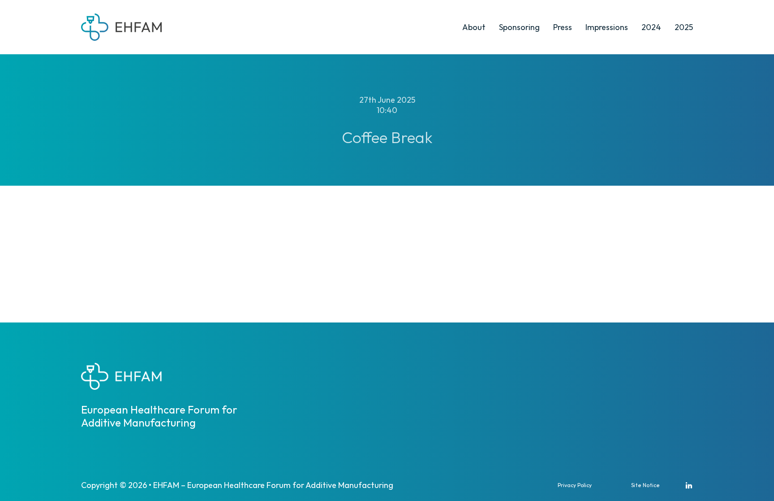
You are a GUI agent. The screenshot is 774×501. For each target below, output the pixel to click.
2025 (684, 27)
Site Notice (645, 485)
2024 (651, 27)
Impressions (606, 27)
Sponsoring (519, 27)
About (474, 27)
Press (562, 27)
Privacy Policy (575, 485)
